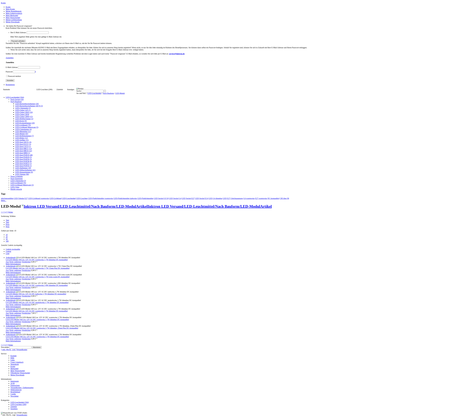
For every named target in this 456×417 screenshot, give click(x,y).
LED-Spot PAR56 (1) (23, 166)
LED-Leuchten (82, 198)
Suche (78, 91)
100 (7, 241)
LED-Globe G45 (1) (23, 110)
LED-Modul (120, 93)
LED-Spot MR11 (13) (23, 149)
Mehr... (3, 201)
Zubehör (60, 89)
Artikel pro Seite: (7, 231)
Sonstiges (70, 89)
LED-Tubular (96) (22, 174)
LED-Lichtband (56, 198)
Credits (13, 394)
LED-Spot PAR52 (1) (23, 164)
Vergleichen (26, 262)
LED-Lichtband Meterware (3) (22, 185)
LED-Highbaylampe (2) (24, 119)
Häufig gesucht (16, 189)
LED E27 (227, 198)
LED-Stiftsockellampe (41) (25, 170)
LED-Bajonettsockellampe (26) (27, 104)
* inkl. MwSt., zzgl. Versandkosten (14, 350)
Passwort (9, 72)
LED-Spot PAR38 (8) (23, 161)
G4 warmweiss (249, 198)
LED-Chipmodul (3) (23, 108)
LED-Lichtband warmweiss (38, 198)
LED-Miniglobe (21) (23, 132)
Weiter (10, 212)
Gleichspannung (237, 198)
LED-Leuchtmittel (94, 93)
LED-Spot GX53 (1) (23, 146)
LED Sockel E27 (188, 198)
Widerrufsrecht (15, 390)
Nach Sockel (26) (17, 99)
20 (7, 237)
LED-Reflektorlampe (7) (24, 136)
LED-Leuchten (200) (44, 89)
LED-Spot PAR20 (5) (23, 157)
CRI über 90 (284, 198)
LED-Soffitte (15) (22, 140)
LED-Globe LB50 (22, 114)
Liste (7, 254)
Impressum (14, 381)
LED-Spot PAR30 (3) (23, 159)
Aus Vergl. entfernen (13, 262)
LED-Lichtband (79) (23, 125)
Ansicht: (4, 245)
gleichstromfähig (7, 198)
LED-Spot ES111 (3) (23, 144)
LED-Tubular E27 (21, 198)
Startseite (6, 89)
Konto (12, 366)
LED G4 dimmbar (215, 198)
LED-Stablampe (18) (23, 168)
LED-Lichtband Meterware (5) (26, 127)
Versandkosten (21, 415)
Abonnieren (37, 347)
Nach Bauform (108, 93)
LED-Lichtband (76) (18, 183)
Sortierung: (5, 216)
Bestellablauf (15, 392)
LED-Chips (14, 187)
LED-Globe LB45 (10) (24, 112)
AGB (12, 383)
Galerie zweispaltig (13, 249)
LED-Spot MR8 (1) (22, 153)
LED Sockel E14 (201, 198)
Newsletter (5, 347)
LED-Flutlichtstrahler (145, 198)
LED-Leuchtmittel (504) (23, 89)
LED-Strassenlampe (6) (24, 172)
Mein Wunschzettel (17, 371)
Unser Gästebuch (16, 362)
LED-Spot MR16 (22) (23, 151)
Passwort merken (14, 76)
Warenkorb (14, 364)
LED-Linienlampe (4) (23, 129)
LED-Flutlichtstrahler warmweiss (100, 198)
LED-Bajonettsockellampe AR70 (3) (29, 106)
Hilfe (12, 358)
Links (12, 360)
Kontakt (13, 356)
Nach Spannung (16, 179)
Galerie (8, 251)
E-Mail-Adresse (12, 67)
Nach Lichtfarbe (16, 176)
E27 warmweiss (261, 198)
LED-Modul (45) (21, 134)
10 (7, 235)
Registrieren (10, 85)
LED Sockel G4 (175, 198)
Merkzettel (14, 369)
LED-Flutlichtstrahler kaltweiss (125, 198)
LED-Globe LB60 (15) (24, 117)
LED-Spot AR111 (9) (23, 142)
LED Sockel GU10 (161, 198)
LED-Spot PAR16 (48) (24, 155)
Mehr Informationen (13, 264)
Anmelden (10, 58)
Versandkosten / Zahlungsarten (21, 388)
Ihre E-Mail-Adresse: (18, 32)
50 (7, 239)
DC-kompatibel (273, 198)
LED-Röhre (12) (21, 138)
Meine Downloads (17, 375)
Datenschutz (15, 385)
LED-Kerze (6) (21, 121)
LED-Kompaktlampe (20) (25, 123)
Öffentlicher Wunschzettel (20, 373)
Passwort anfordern (18, 41)
